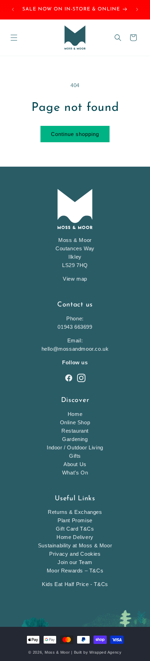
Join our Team (75, 562)
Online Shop (75, 422)
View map (75, 279)
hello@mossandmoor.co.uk (75, 349)
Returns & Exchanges (75, 512)
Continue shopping (75, 134)
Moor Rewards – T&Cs (75, 570)
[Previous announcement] (13, 9)
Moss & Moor (57, 652)
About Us (75, 464)
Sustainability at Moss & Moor (75, 545)
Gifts (75, 456)
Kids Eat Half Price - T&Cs (75, 584)
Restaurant (75, 431)
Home (75, 414)
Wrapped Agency (105, 652)
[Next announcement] (137, 9)
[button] (14, 37)
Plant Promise (75, 520)
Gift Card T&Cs (75, 529)
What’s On (75, 473)
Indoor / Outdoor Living (75, 447)
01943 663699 (75, 327)
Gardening (75, 439)
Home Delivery (75, 537)
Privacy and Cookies (74, 554)
